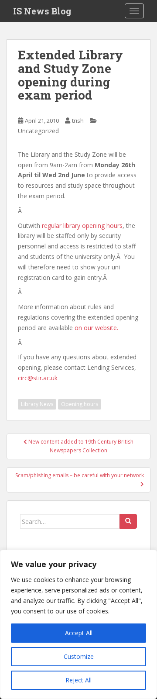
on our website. (96, 328)
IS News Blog (42, 11)
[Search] (128, 521)
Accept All (78, 633)
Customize (79, 656)
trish (78, 120)
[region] (78, 624)
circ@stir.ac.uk (38, 378)
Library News (37, 404)
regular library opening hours (82, 225)
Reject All (78, 680)
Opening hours (79, 404)
